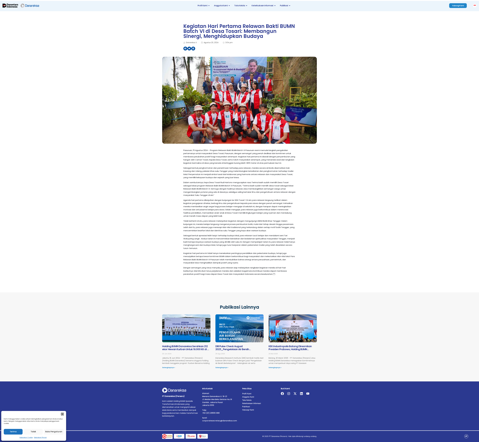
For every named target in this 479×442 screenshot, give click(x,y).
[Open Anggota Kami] (229, 6)
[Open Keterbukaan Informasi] (275, 6)
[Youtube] (307, 393)
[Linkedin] (301, 393)
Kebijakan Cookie (26, 437)
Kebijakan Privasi (40, 437)
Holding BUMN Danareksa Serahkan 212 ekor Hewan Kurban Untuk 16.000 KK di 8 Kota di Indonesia (185, 349)
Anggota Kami (248, 397)
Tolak (33, 431)
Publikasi (246, 406)
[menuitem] (475, 5)
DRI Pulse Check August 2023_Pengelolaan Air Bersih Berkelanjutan (232, 349)
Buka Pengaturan (53, 431)
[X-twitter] (295, 393)
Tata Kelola (246, 400)
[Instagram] (288, 393)
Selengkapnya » (168, 367)
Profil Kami (246, 394)
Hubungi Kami (248, 410)
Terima (13, 431)
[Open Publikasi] (290, 6)
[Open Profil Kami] (209, 6)
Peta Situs (247, 388)
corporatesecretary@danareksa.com (219, 420)
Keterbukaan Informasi (251, 403)
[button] (62, 414)
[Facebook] (282, 393)
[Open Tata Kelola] (247, 6)
